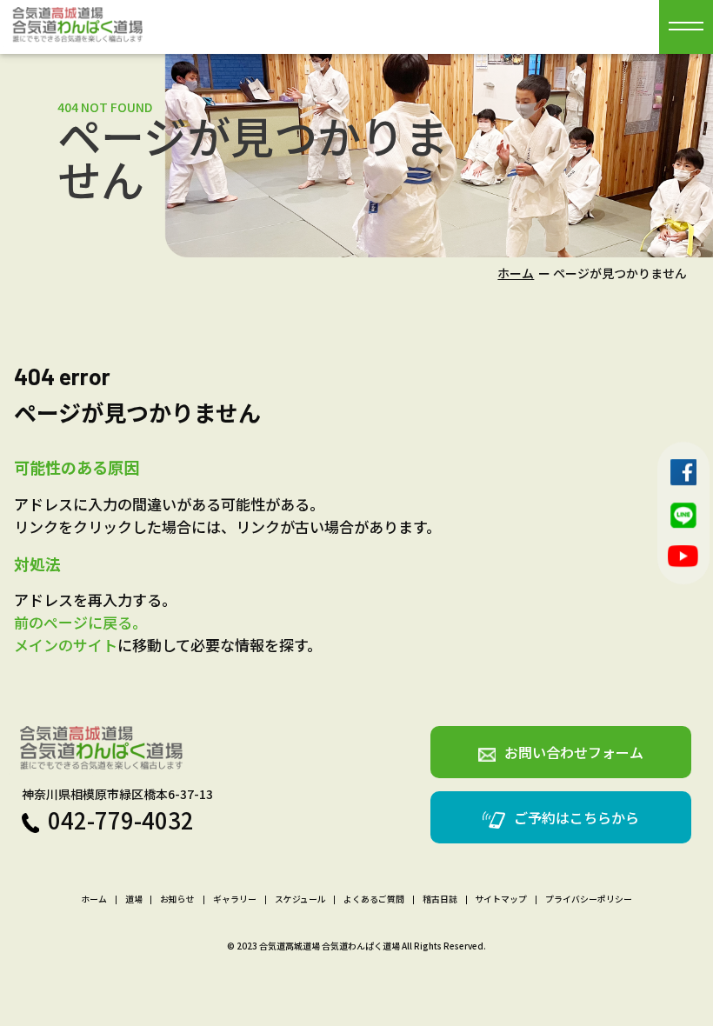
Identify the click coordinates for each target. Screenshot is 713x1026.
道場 (134, 900)
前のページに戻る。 (80, 622)
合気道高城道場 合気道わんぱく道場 (329, 945)
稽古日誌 (440, 900)
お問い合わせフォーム (573, 752)
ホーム (515, 273)
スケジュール (300, 900)
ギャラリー (235, 900)
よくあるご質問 (373, 900)
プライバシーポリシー (588, 900)
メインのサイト (65, 645)
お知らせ (177, 900)
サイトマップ (501, 900)
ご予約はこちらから (576, 817)
